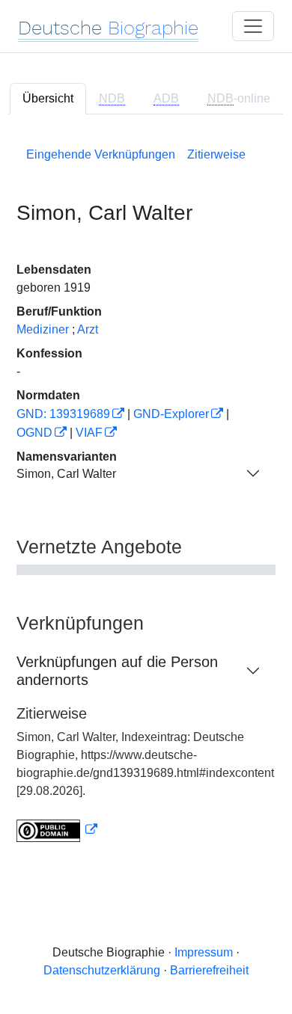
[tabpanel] (146, 491)
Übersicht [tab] (47, 98)
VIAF (89, 432)
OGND (34, 432)
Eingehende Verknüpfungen (100, 154)
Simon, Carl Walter (66, 473)
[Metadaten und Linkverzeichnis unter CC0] (56, 829)
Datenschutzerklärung (101, 970)
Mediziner (42, 329)
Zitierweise (216, 154)
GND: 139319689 (63, 414)
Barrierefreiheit (209, 970)
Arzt (87, 329)
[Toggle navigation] (253, 26)
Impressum (203, 952)
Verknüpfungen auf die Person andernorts (117, 671)
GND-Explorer (171, 414)
